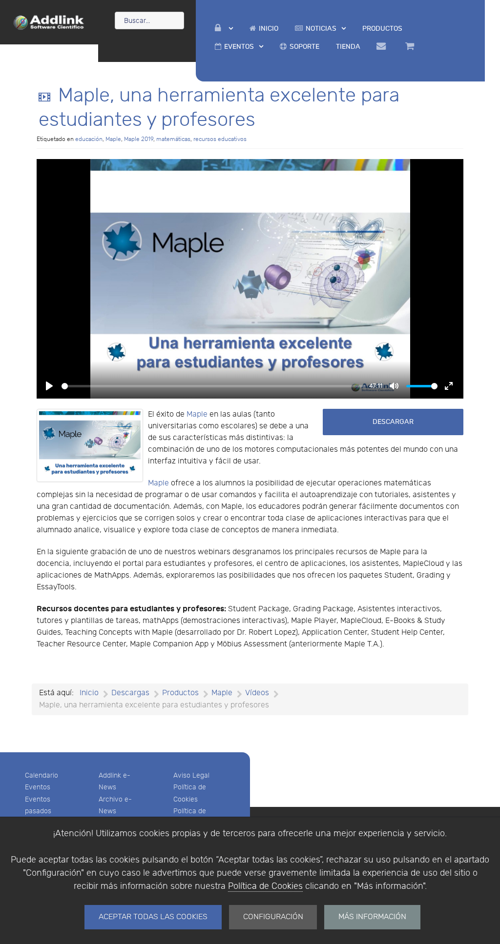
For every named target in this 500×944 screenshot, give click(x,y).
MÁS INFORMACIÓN (372, 917)
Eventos (37, 787)
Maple (113, 139)
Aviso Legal (191, 775)
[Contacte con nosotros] (383, 46)
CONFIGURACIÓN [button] (273, 917)
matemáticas (173, 139)
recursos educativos (220, 139)
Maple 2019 (138, 139)
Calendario (41, 775)
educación (89, 139)
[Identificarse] (224, 29)
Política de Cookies (265, 886)
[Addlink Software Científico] (49, 21)
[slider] (214, 386)
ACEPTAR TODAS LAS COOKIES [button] (153, 917)
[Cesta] (411, 46)
